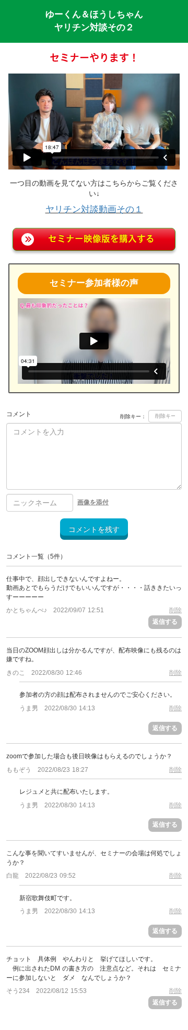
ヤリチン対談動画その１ (94, 209)
